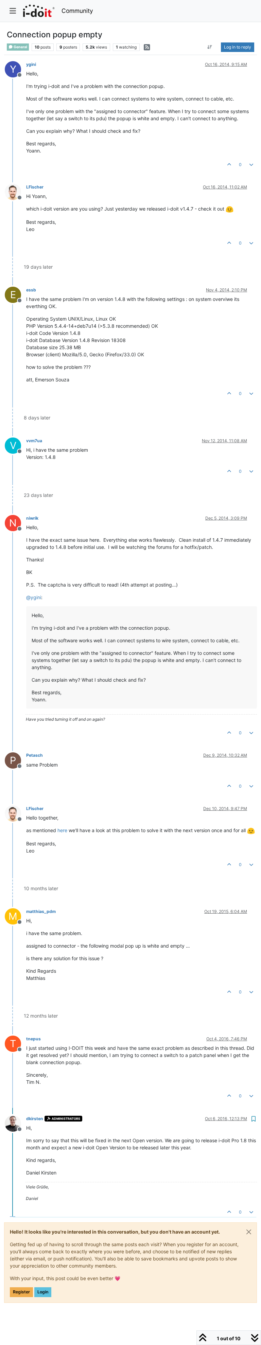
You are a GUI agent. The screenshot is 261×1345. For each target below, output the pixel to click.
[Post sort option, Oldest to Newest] (209, 47)
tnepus (33, 1038)
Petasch (34, 755)
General (20, 47)
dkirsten (34, 1118)
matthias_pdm (41, 911)
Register (21, 1291)
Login (42, 1291)
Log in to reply (237, 47)
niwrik (32, 518)
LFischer (35, 187)
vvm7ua (34, 440)
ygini (31, 64)
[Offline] (15, 191)
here (62, 830)
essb (31, 289)
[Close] (249, 1232)
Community (77, 10)
